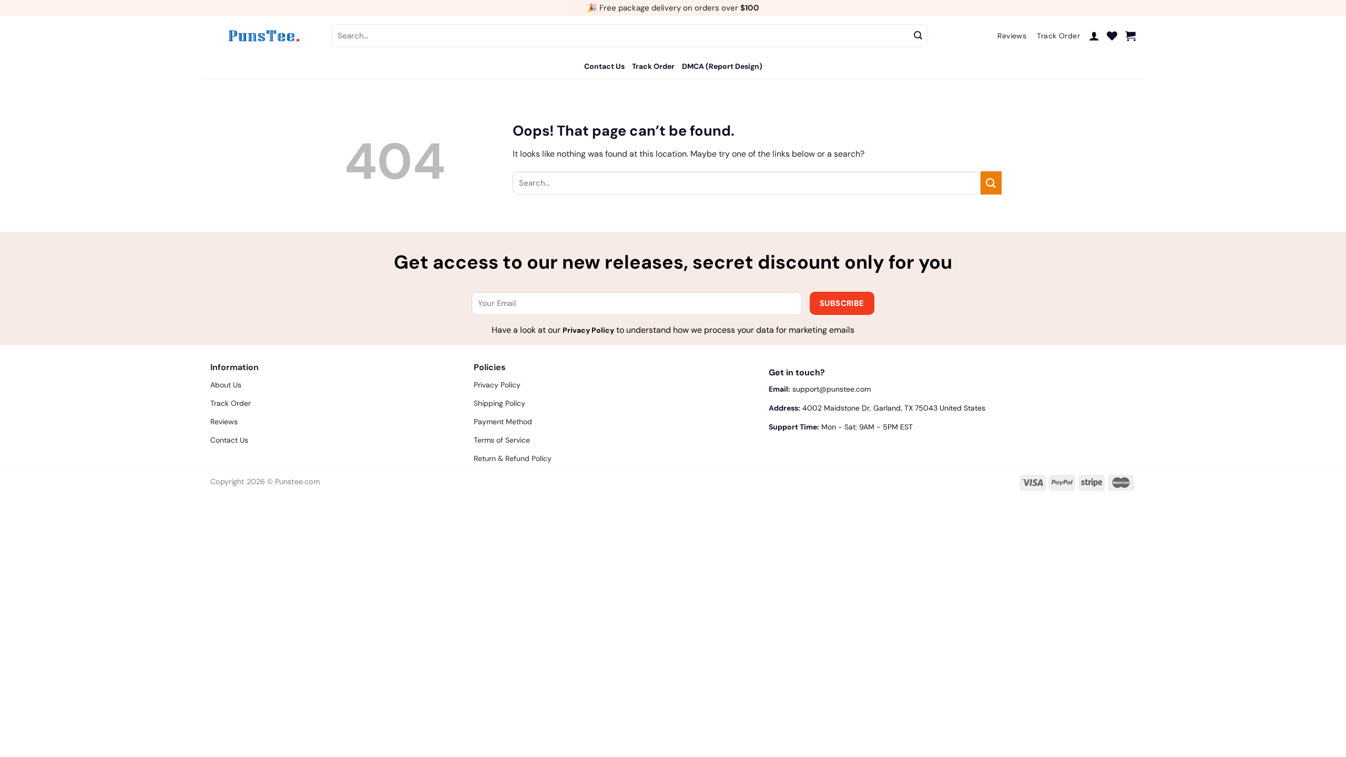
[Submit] (918, 35)
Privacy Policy (588, 330)
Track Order (653, 66)
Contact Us (604, 66)
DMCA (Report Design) (722, 66)
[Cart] (1130, 35)
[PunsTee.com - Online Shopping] (262, 35)
